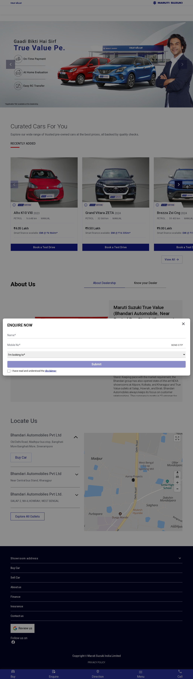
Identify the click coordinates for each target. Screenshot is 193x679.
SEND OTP (177, 345)
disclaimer (50, 371)
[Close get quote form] (183, 324)
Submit (96, 364)
